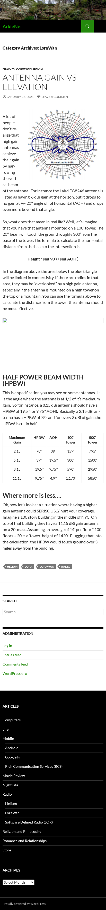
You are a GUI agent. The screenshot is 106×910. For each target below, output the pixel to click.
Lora (28, 566)
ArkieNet (12, 26)
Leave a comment (55, 97)
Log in (7, 645)
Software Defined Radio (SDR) (29, 822)
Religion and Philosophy (22, 831)
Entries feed (12, 655)
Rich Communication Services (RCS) (34, 766)
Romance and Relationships (25, 840)
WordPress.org (15, 673)
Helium (8, 68)
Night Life (10, 785)
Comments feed (15, 664)
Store (7, 850)
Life (5, 729)
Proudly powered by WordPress (24, 904)
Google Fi (12, 757)
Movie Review (14, 775)
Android (12, 748)
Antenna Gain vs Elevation (39, 82)
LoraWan (24, 68)
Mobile (8, 738)
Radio (38, 68)
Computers (12, 720)
